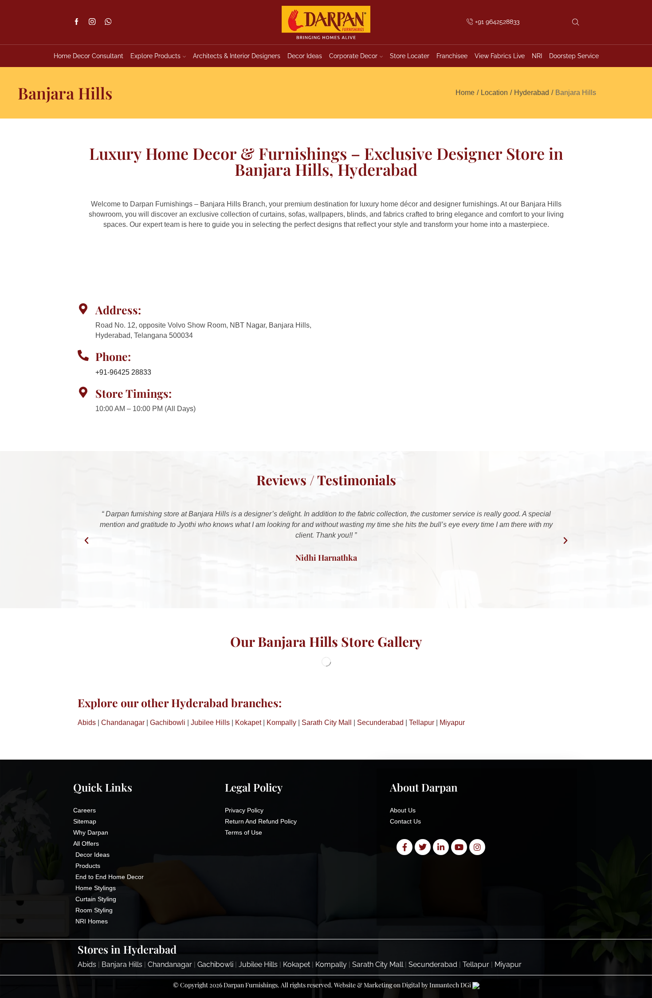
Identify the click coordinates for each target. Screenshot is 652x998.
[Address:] (83, 308)
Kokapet (248, 722)
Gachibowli (167, 722)
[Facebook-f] (404, 847)
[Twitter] (423, 847)
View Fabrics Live (500, 55)
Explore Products (155, 55)
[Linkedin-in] (441, 847)
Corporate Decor (353, 55)
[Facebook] (76, 22)
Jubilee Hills (210, 722)
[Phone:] (83, 355)
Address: (118, 309)
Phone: (113, 356)
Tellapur (421, 722)
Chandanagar (123, 722)
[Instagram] (92, 22)
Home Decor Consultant (88, 55)
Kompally (281, 722)
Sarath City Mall (327, 722)
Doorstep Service (574, 55)
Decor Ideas (304, 55)
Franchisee (451, 55)
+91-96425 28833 (123, 372)
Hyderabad (531, 92)
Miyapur (452, 722)
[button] (86, 540)
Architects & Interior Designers (236, 55)
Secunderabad (380, 722)
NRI (537, 55)
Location (494, 92)
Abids (87, 722)
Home (465, 92)
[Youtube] (459, 847)
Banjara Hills (122, 964)
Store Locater (409, 55)
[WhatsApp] (108, 22)
